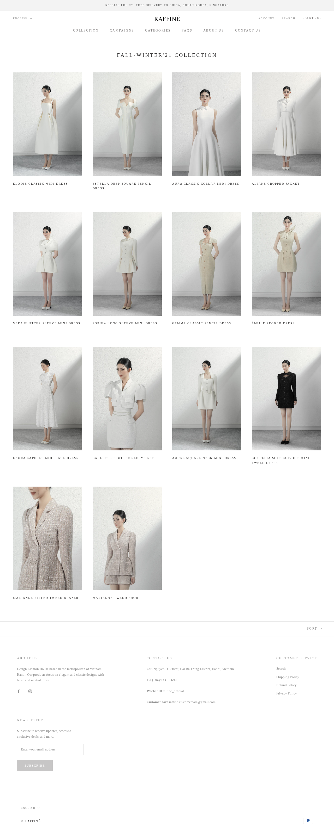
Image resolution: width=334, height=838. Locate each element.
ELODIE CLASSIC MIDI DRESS (40, 183)
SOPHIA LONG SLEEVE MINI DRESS (125, 323)
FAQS (187, 30)
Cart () (312, 18)
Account (266, 18)
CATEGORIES (158, 30)
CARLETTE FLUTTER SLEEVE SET (123, 458)
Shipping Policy (287, 677)
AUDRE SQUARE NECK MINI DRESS (204, 458)
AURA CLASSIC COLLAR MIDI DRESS (205, 183)
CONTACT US (248, 30)
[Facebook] (18, 691)
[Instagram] (30, 691)
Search (288, 18)
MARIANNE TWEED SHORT (117, 597)
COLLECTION (86, 30)
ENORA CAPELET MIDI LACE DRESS (46, 458)
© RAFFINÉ (31, 821)
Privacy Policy (286, 693)
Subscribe (35, 765)
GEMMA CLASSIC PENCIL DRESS (201, 323)
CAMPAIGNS (122, 30)
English (20, 18)
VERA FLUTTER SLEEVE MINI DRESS (46, 323)
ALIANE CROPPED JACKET (276, 183)
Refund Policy (286, 685)
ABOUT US (213, 30)
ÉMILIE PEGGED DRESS (273, 323)
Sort (313, 628)
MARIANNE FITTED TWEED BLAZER (46, 597)
